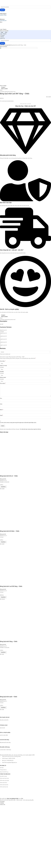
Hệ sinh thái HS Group (4, 771)
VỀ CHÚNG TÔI (3, 765)
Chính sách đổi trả (3, 782)
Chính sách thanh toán (4, 778)
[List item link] (25, 400)
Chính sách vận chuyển (4, 780)
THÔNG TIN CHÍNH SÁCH (5, 774)
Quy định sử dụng (3, 776)
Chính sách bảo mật (4, 786)
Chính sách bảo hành (4, 784)
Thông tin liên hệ (3, 769)
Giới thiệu (2, 767)
